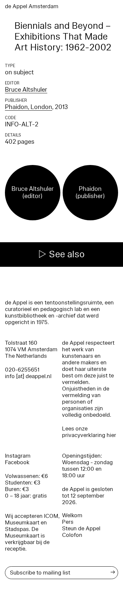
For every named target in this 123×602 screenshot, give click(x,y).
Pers (67, 522)
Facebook (17, 462)
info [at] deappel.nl (28, 376)
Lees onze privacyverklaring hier (89, 432)
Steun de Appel (81, 528)
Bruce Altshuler (26, 89)
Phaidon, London (28, 107)
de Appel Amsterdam (31, 6)
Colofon (72, 535)
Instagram (18, 456)
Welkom (72, 515)
